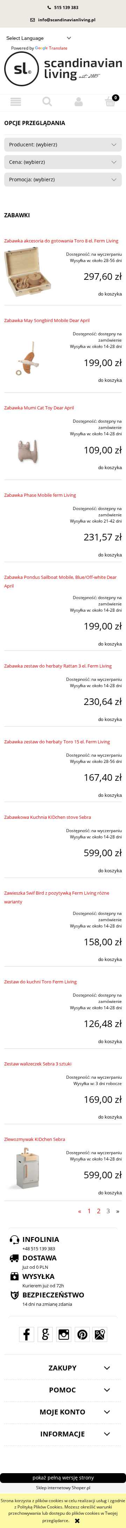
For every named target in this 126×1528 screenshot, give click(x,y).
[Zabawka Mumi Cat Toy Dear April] (27, 443)
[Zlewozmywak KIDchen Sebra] (27, 1168)
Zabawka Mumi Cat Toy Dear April (39, 408)
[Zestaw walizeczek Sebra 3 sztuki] (27, 1075)
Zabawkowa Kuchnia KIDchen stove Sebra (47, 817)
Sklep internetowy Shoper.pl (63, 1488)
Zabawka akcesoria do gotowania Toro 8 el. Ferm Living (61, 241)
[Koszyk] (110, 101)
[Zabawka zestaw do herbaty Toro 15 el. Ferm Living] (27, 753)
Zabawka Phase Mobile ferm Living (40, 495)
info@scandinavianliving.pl (67, 20)
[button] (15, 101)
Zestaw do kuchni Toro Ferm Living (40, 981)
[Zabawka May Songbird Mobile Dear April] (27, 355)
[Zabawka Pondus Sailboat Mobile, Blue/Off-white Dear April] (27, 595)
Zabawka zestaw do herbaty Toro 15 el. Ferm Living (57, 741)
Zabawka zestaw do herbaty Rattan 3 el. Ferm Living (58, 666)
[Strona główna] (63, 68)
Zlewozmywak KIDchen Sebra (34, 1139)
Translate (58, 48)
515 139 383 (66, 7)
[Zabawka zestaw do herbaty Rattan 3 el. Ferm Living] (27, 677)
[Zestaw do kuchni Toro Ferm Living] (27, 993)
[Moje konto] (78, 101)
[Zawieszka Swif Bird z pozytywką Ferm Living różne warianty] (27, 911)
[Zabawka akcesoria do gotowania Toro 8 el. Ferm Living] (27, 272)
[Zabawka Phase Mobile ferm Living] (27, 506)
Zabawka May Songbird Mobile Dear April (47, 320)
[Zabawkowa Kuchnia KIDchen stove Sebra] (27, 828)
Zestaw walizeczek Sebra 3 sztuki (37, 1064)
